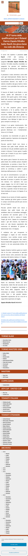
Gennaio (8, 466)
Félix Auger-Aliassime (8, 420)
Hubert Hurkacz (7, 427)
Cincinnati (5, 364)
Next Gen (5, 375)
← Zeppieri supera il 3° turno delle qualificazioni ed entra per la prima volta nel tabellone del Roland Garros (14, 315)
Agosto (7, 453)
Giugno (7, 457)
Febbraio (8, 464)
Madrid (5, 358)
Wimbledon (6, 343)
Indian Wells (6, 353)
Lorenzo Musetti (7, 407)
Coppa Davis (6, 384)
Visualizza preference (14, 552)
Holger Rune (6, 435)
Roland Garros (6, 341)
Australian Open (7, 340)
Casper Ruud (6, 436)
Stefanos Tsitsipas (7, 442)
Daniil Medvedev (7, 429)
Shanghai (5, 365)
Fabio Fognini (6, 405)
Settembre (8, 478)
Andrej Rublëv (6, 433)
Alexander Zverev (7, 444)
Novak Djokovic (7, 424)
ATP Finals (5, 377)
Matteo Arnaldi (6, 402)
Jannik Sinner (6, 409)
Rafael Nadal (6, 431)
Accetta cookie (14, 544)
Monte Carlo (6, 356)
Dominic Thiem (6, 440)
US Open (5, 345)
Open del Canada (7, 362)
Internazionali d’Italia (8, 360)
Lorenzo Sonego (7, 411)
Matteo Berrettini (7, 403)
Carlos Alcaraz (6, 418)
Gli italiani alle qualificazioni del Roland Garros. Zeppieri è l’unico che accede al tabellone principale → (14, 321)
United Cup (6, 394)
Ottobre (8, 477)
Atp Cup (5, 392)
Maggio (7, 459)
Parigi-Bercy (6, 367)
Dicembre (8, 473)
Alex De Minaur (7, 422)
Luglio (7, 455)
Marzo (7, 462)
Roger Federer (6, 426)
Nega (14, 548)
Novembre (8, 475)
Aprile (7, 460)
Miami (4, 355)
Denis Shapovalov (7, 438)
